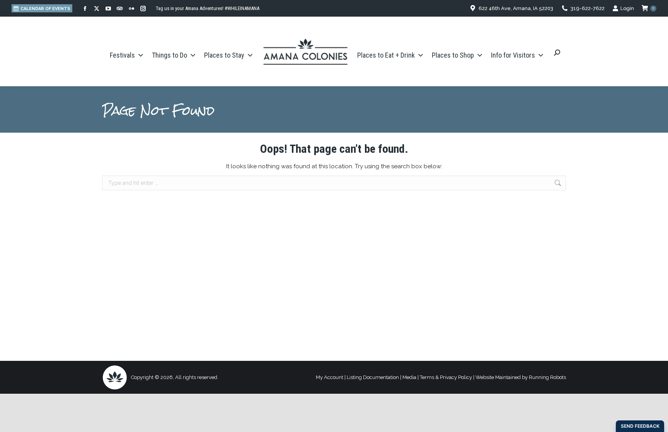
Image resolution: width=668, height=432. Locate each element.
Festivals (122, 55)
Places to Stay (224, 55)
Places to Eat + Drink (386, 55)
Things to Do (169, 55)
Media (409, 377)
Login (627, 8)
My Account (329, 377)
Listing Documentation (373, 377)
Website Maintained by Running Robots (520, 377)
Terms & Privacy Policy (446, 377)
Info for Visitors (513, 55)
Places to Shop (453, 55)
